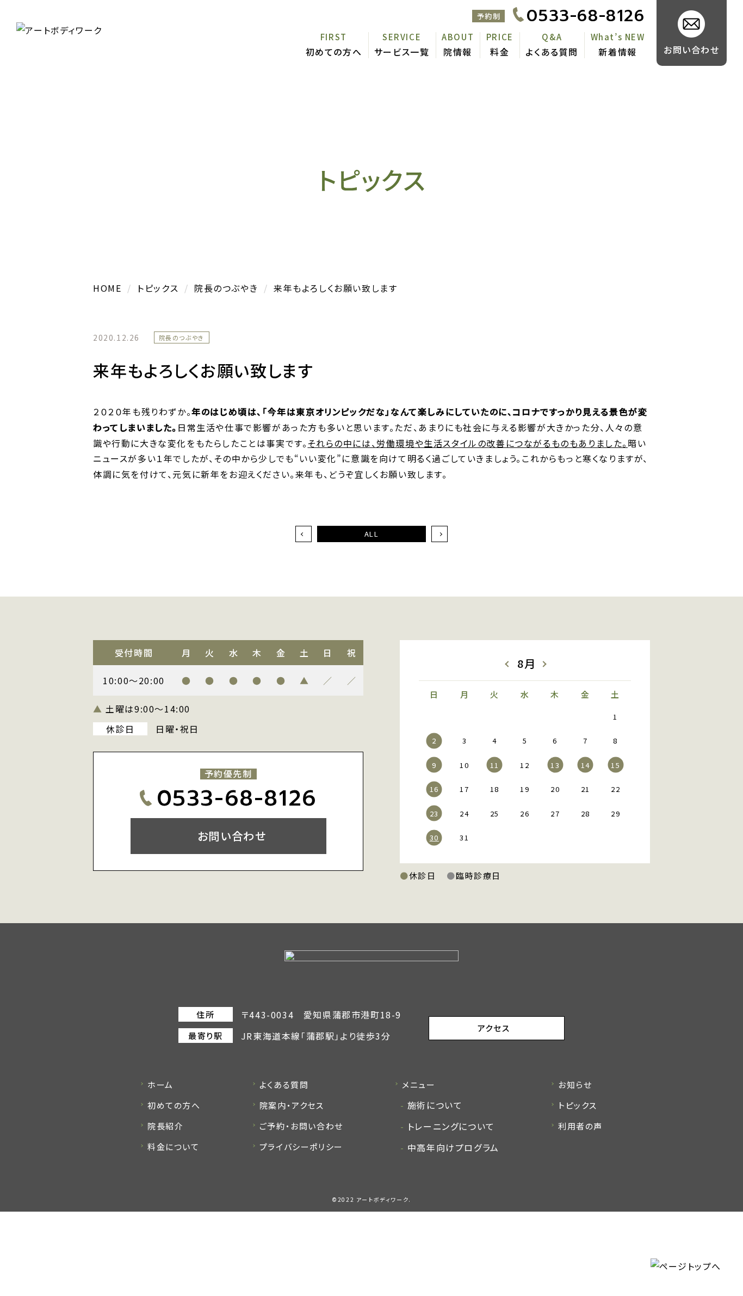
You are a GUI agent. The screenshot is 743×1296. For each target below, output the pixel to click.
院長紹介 (165, 1126)
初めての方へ (334, 51)
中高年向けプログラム (453, 1147)
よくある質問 (551, 51)
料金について (173, 1146)
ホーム (160, 1084)
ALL (371, 534)
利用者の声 (580, 1126)
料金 (499, 51)
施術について (434, 1104)
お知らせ (575, 1084)
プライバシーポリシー (301, 1146)
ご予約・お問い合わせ (301, 1126)
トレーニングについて (451, 1126)
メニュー (418, 1084)
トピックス (577, 1105)
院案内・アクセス (291, 1105)
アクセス (494, 1028)
